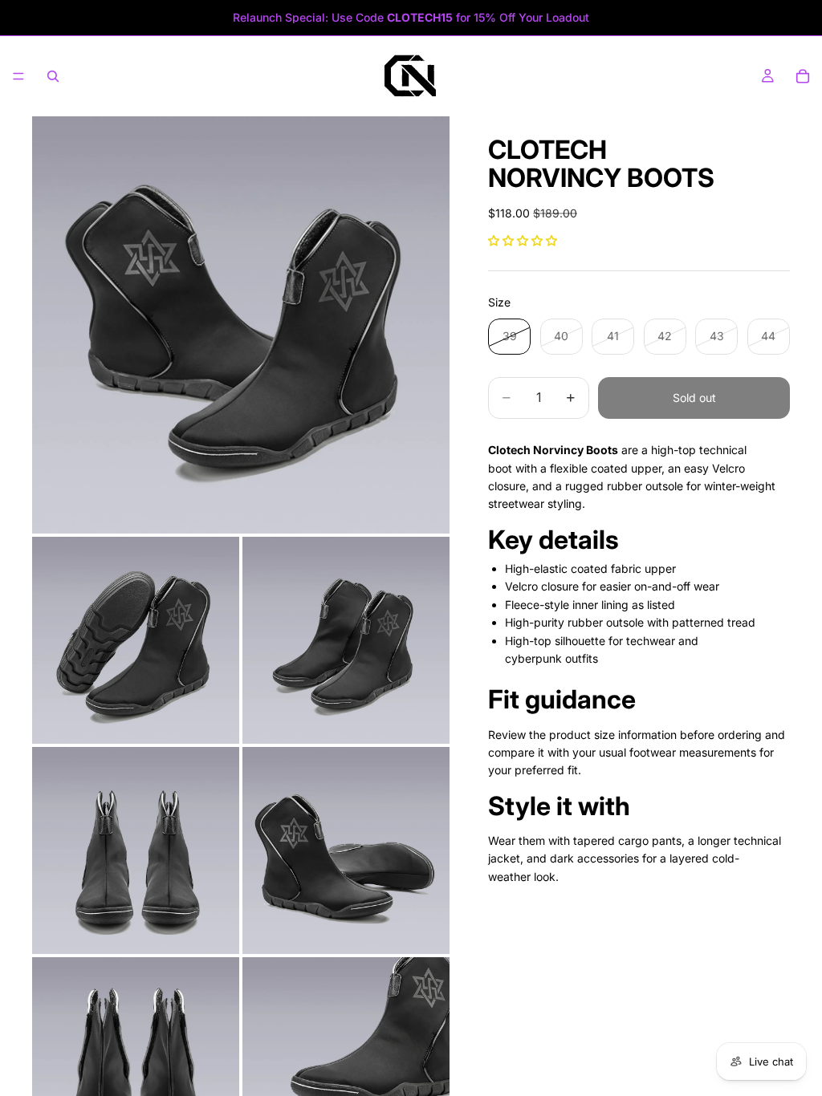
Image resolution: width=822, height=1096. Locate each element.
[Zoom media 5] (346, 850)
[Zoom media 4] (135, 850)
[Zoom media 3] (346, 640)
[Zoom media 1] (241, 325)
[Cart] (802, 76)
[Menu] (18, 76)
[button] (522, 240)
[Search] (53, 76)
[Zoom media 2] (135, 640)
